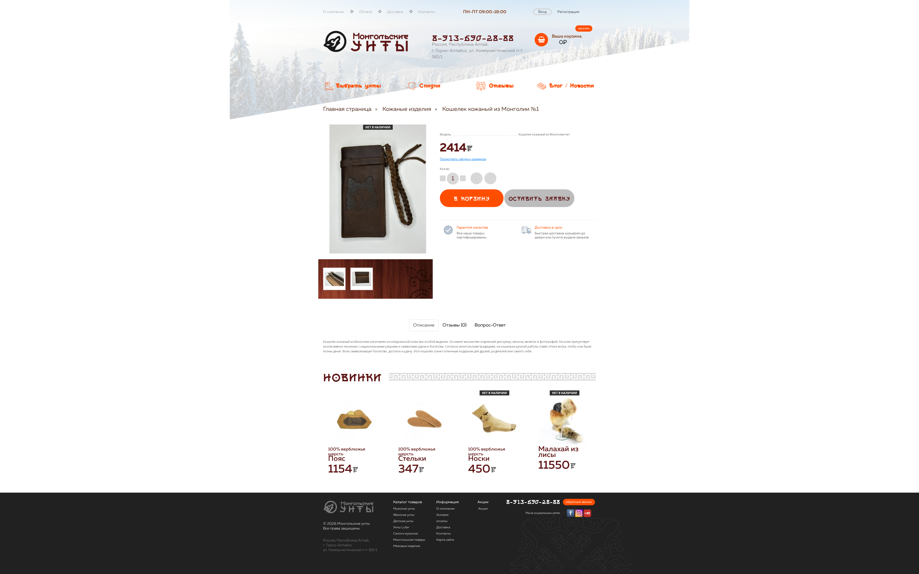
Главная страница (347, 109)
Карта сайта (445, 539)
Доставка (395, 12)
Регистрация (568, 12)
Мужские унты (404, 508)
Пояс (336, 458)
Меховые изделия (406, 546)
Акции (483, 508)
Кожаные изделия (406, 109)
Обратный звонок (579, 502)
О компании (333, 12)
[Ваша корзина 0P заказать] (541, 40)
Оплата (365, 12)
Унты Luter (401, 527)
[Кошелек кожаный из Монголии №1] (334, 279)
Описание (423, 325)
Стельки (412, 458)
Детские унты (403, 521)
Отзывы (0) (454, 325)
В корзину (472, 198)
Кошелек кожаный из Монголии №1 (490, 109)
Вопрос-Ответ (490, 325)
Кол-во (444, 169)
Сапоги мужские (405, 533)
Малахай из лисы (558, 452)
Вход (542, 12)
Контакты (426, 12)
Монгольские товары (409, 539)
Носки (479, 458)
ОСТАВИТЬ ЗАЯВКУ (539, 198)
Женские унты (404, 515)
